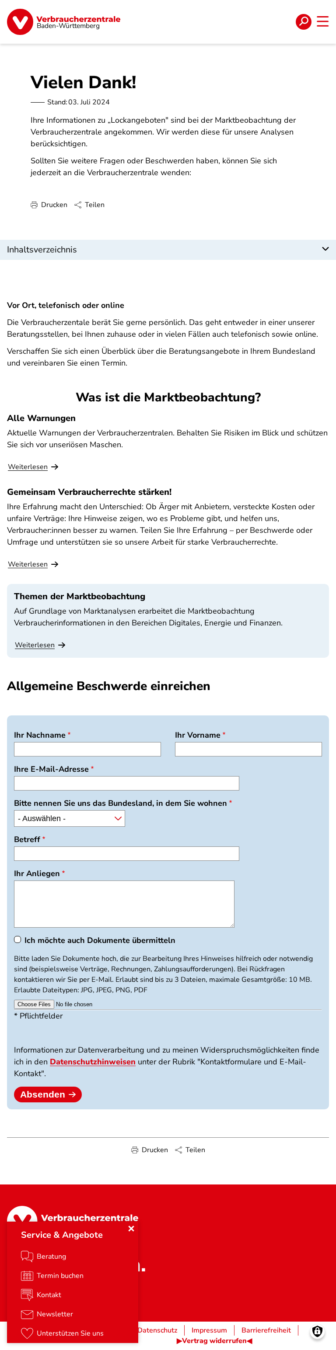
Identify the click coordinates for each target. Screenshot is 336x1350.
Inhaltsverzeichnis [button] (42, 249)
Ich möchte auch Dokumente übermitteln (99, 940)
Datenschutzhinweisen (93, 1062)
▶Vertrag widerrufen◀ (214, 1341)
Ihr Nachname (40, 735)
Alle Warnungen (41, 418)
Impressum (209, 1330)
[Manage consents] (317, 1331)
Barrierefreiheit (266, 1330)
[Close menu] (131, 1228)
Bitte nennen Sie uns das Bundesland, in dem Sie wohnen (120, 803)
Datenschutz (157, 1330)
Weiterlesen (35, 645)
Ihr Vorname (197, 735)
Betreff (27, 839)
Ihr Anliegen (37, 873)
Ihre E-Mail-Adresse (51, 769)
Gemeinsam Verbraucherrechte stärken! (89, 492)
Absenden (42, 1094)
